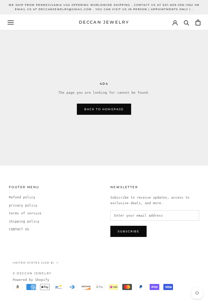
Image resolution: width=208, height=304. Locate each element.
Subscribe (128, 231)
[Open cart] (198, 22)
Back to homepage (104, 109)
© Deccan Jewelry (32, 273)
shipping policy (24, 221)
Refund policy (22, 197)
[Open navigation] (11, 22)
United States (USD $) (33, 262)
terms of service (25, 213)
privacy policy (23, 205)
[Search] (186, 22)
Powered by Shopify (31, 280)
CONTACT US (19, 229)
